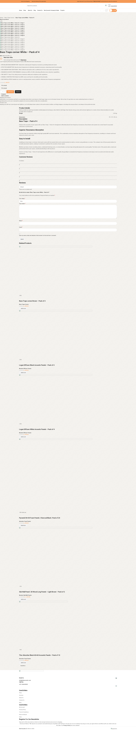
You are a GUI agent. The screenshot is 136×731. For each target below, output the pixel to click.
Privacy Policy (22, 709)
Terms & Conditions (24, 712)
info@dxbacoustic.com (25, 680)
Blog (20, 702)
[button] (23, 662)
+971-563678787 (23, 684)
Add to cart (10, 91)
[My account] (102, 10)
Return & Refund (23, 714)
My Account (22, 707)
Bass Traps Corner (9, 17)
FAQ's (20, 717)
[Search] (96, 5)
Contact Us (21, 700)
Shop (20, 692)
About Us (21, 697)
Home (1, 17)
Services (21, 695)
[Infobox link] (111, 6)
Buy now (18, 91)
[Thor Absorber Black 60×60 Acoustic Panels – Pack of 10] (43, 624)
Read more (23, 60)
